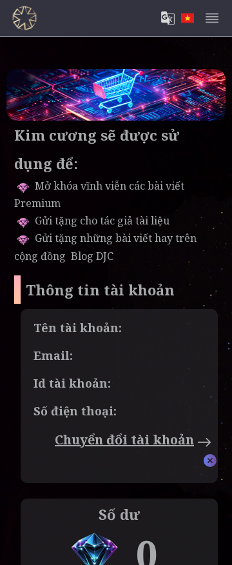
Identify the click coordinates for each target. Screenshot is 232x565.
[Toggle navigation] (212, 18)
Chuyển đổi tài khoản (124, 439)
